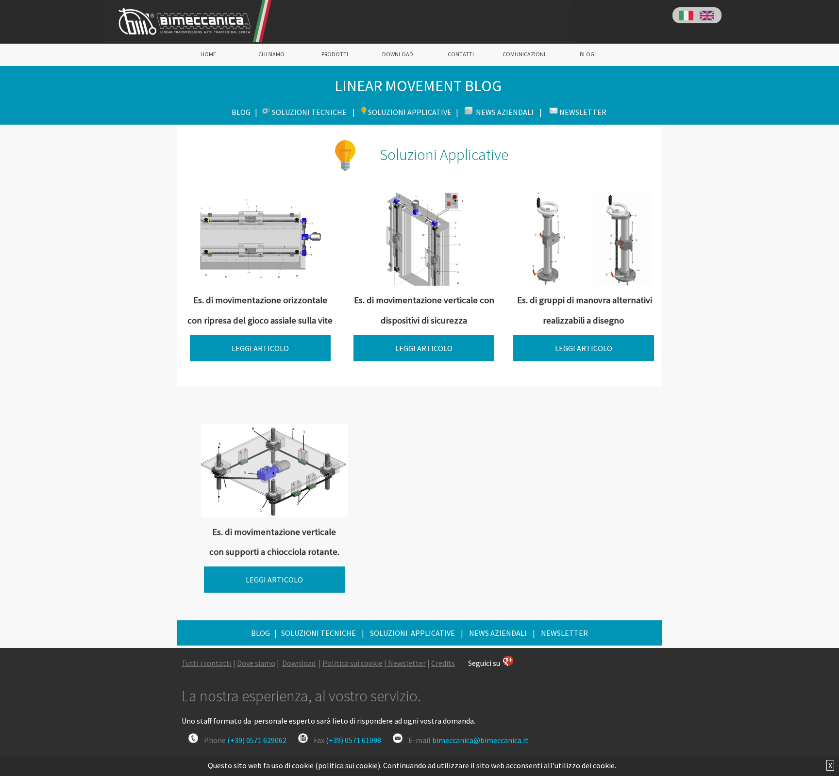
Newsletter (407, 663)
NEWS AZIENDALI (498, 633)
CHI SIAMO (271, 54)
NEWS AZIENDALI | (508, 112)
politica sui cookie (348, 765)
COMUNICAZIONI (524, 54)
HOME (208, 54)
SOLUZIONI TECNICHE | (313, 112)
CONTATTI (461, 54)
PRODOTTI (334, 54)
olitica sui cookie (355, 663)
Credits (443, 663)
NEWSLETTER (564, 633)
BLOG (587, 54)
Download (299, 663)
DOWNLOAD (397, 54)
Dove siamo (256, 663)
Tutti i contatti (207, 663)
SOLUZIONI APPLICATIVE (412, 633)
